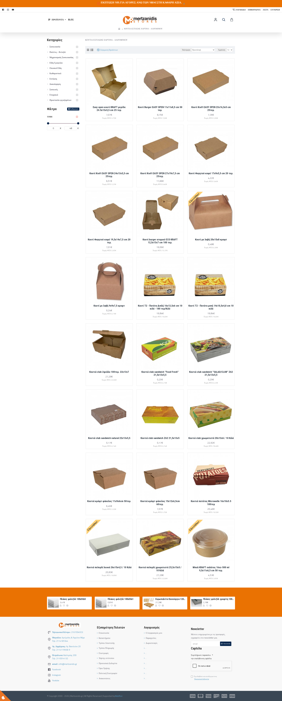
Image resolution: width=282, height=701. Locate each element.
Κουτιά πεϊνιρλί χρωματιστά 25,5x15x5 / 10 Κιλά (160, 569)
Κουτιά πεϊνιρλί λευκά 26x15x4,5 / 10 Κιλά (109, 567)
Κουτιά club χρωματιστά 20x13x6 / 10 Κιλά (211, 438)
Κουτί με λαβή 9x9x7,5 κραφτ (109, 305)
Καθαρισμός (74, 109)
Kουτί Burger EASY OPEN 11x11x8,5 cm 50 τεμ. (160, 109)
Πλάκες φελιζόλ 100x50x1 (121, 599)
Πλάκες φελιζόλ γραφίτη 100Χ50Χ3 (218, 599)
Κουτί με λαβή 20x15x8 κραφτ (211, 239)
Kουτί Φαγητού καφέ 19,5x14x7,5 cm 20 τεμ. (109, 241)
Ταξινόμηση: (186, 49)
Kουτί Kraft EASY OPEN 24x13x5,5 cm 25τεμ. (109, 175)
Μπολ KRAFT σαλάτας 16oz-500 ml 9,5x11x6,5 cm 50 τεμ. (211, 569)
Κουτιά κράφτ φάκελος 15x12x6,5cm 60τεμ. (160, 503)
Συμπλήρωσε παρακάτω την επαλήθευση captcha (201, 656)
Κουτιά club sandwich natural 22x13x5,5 (109, 438)
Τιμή (49, 116)
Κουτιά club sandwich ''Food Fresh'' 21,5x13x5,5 (160, 373)
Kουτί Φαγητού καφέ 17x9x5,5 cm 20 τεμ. (211, 173)
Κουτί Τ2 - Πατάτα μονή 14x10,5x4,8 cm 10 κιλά (211, 307)
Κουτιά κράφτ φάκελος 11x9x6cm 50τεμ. (109, 501)
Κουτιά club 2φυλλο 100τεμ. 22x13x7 (109, 371)
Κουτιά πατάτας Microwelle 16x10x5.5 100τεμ (211, 503)
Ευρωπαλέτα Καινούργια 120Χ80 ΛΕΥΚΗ (170, 599)
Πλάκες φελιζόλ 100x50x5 (73, 599)
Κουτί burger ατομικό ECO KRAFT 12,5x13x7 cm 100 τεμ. (160, 241)
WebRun (118, 695)
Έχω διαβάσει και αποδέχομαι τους (205, 677)
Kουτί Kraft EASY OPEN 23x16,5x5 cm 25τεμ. (211, 109)
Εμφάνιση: (221, 49)
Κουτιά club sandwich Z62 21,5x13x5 (160, 438)
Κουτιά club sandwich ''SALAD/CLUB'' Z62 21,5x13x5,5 (211, 373)
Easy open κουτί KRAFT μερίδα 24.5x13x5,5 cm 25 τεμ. (109, 109)
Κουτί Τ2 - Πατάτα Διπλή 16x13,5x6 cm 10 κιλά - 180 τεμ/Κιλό (160, 307)
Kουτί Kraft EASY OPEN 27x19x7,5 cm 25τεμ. (160, 175)
